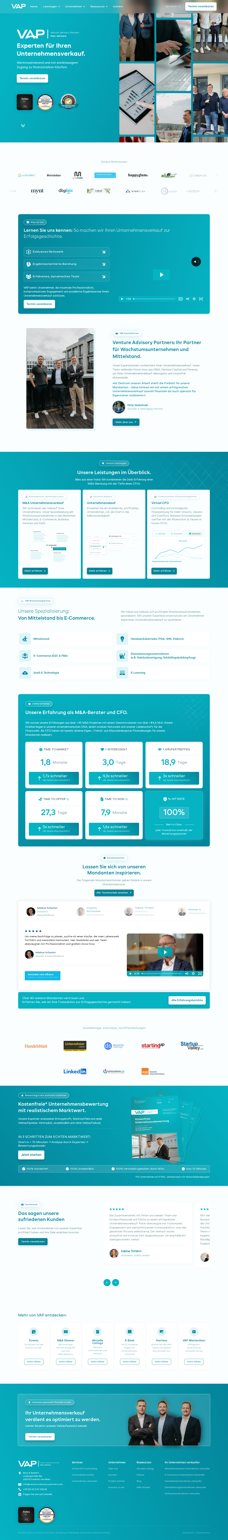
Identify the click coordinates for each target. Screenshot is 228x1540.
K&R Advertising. (101, 1533)
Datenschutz (203, 1533)
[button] (107, 1282)
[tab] (43, 912)
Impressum (188, 1533)
